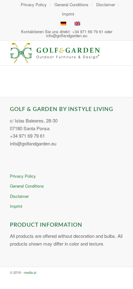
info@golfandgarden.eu (66, 35)
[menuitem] (34, 4)
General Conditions (27, 186)
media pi (30, 272)
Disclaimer (19, 196)
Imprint (68, 14)
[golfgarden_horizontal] (55, 53)
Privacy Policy (23, 176)
